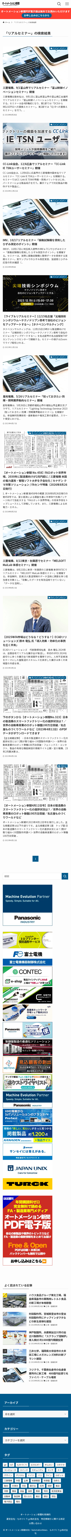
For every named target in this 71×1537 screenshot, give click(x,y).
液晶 (22, 1491)
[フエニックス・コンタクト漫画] (27, 1089)
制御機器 (36, 1480)
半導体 (15, 1485)
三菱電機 (8, 1480)
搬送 (58, 1485)
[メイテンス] (27, 1072)
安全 (24, 1485)
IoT (11, 1464)
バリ (40, 1475)
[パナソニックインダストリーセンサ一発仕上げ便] (27, 1037)
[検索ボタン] (59, 4)
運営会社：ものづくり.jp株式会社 (22, 1518)
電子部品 (8, 1501)
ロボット (60, 1475)
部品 (54, 1496)
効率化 (57, 1480)
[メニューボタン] (67, 4)
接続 (50, 1485)
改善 (6, 1491)
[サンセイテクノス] (27, 1159)
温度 (30, 1491)
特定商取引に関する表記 (53, 1518)
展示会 (33, 1485)
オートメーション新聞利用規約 (35, 1514)
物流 (46, 1491)
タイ (59, 1470)
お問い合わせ (35, 1523)
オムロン (49, 1464)
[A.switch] (27, 947)
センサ (50, 1470)
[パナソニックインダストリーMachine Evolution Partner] (27, 1106)
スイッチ (24, 1470)
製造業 (17, 1496)
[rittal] (27, 1054)
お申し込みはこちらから (36, 15)
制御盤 (47, 1480)
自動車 (7, 1496)
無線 (38, 1491)
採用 (42, 1485)
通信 (46, 1496)
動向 (6, 1485)
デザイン (8, 1475)
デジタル (20, 1475)
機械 (14, 1491)
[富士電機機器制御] (27, 964)
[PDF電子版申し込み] (27, 1264)
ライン (49, 1475)
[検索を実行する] (65, 876)
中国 (18, 1480)
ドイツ (31, 1475)
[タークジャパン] (27, 1188)
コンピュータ (10, 1470)
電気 (18, 1501)
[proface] (27, 1124)
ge (5, 1464)
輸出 (38, 1496)
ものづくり (22, 1464)
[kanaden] (27, 1141)
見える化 (28, 1496)
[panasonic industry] (27, 924)
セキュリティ (38, 1470)
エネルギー (36, 1464)
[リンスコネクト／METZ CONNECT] (27, 1002)
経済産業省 (57, 1491)
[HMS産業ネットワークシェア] (27, 1020)
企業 (26, 1480)
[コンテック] (27, 985)
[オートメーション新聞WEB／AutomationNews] (10, 4)
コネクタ (61, 1464)
